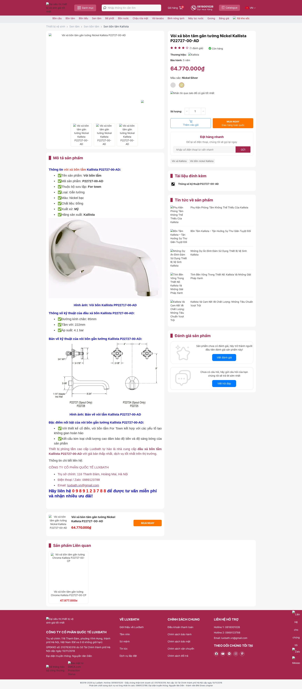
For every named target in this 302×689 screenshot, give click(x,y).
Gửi (243, 149)
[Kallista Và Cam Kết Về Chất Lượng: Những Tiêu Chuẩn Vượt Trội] (179, 311)
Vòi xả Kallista (179, 161)
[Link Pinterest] (242, 653)
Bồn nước (123, 18)
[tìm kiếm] (104, 8)
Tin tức (124, 648)
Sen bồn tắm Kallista (116, 26)
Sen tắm (96, 18)
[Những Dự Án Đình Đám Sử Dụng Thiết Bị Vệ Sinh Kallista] (179, 258)
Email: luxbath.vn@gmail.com (230, 637)
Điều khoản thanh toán (180, 627)
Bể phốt (109, 18)
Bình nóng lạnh (176, 18)
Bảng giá (224, 18)
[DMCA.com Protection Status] (76, 668)
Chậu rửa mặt (140, 18)
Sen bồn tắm (91, 26)
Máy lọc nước (196, 18)
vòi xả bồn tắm (75, 169)
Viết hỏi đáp (224, 383)
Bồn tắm (70, 18)
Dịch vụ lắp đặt (128, 655)
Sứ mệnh (125, 641)
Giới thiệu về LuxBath (132, 627)
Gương (211, 18)
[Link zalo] (229, 653)
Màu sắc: (184, 77)
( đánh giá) (196, 48)
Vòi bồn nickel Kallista (201, 161)
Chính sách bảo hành (180, 634)
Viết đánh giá (224, 357)
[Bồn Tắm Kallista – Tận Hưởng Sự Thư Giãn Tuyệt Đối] (179, 236)
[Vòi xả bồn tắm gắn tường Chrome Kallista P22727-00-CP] (68, 570)
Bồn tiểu (83, 18)
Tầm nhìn (125, 634)
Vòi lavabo (158, 18)
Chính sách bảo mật (179, 641)
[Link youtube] (222, 653)
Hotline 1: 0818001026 (227, 627)
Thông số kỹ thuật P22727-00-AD (198, 183)
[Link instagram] (235, 653)
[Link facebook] (216, 653)
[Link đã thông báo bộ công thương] (56, 668)
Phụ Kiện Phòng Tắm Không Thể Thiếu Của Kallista (219, 207)
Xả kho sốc (243, 18)
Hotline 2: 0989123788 (227, 632)
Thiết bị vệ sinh (55, 26)
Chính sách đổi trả (178, 655)
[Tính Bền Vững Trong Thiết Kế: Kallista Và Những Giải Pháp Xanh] (179, 284)
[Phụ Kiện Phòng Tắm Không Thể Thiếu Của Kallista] (179, 215)
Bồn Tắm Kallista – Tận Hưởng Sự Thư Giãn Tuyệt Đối (220, 230)
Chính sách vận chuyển (181, 648)
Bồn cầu (57, 18)
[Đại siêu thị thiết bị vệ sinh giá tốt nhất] (57, 7)
